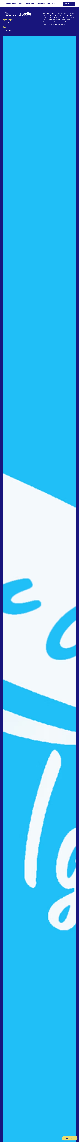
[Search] (75, 3)
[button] (69, 4)
